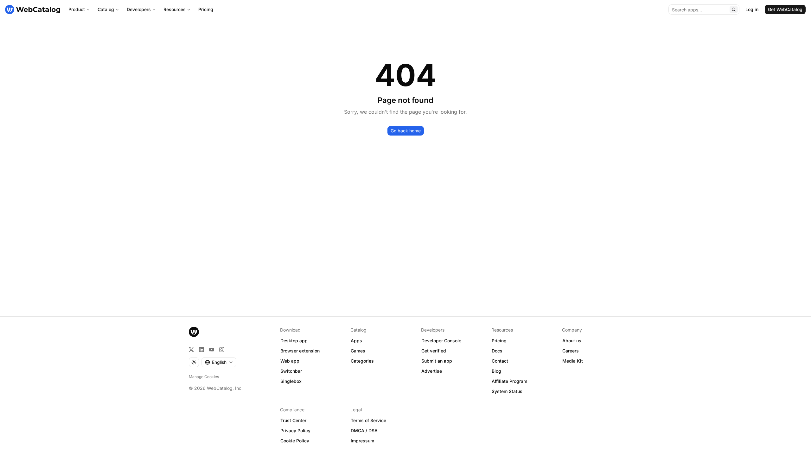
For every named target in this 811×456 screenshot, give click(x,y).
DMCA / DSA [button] (364, 430)
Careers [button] (570, 350)
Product (76, 9)
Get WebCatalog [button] (785, 9)
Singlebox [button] (291, 381)
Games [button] (358, 350)
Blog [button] (496, 371)
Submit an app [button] (436, 361)
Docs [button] (497, 350)
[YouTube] (211, 349)
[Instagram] (221, 349)
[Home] (32, 9)
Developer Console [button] (441, 340)
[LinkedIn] (201, 349)
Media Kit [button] (572, 361)
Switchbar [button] (291, 371)
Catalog (106, 9)
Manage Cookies (204, 376)
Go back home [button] (406, 130)
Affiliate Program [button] (509, 381)
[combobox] (218, 362)
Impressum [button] (362, 440)
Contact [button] (500, 361)
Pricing (205, 9)
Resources (174, 9)
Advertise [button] (431, 371)
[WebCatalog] (194, 332)
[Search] (733, 9)
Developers (139, 9)
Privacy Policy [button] (295, 430)
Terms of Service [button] (368, 420)
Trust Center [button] (293, 420)
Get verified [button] (433, 350)
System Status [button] (507, 391)
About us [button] (571, 340)
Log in (751, 9)
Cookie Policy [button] (294, 440)
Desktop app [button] (294, 340)
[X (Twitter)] (191, 349)
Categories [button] (362, 361)
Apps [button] (356, 340)
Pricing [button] (499, 340)
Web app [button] (289, 361)
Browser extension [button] (300, 350)
